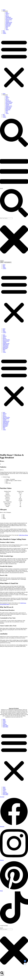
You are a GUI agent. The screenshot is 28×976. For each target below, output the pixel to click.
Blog (4, 30)
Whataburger (8, 17)
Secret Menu (5, 726)
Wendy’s (7, 13)
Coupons (5, 724)
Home (4, 9)
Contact (4, 33)
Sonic (6, 12)
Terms (4, 723)
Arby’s (6, 14)
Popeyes (7, 16)
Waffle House (8, 23)
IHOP (6, 27)
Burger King (8, 24)
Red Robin (7, 25)
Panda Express (8, 19)
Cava (6, 28)
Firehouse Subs (8, 22)
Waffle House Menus (23, 535)
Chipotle (7, 20)
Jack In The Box (9, 18)
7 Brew (7, 29)
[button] (14, 63)
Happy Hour (5, 725)
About (4, 32)
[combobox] (6, 929)
